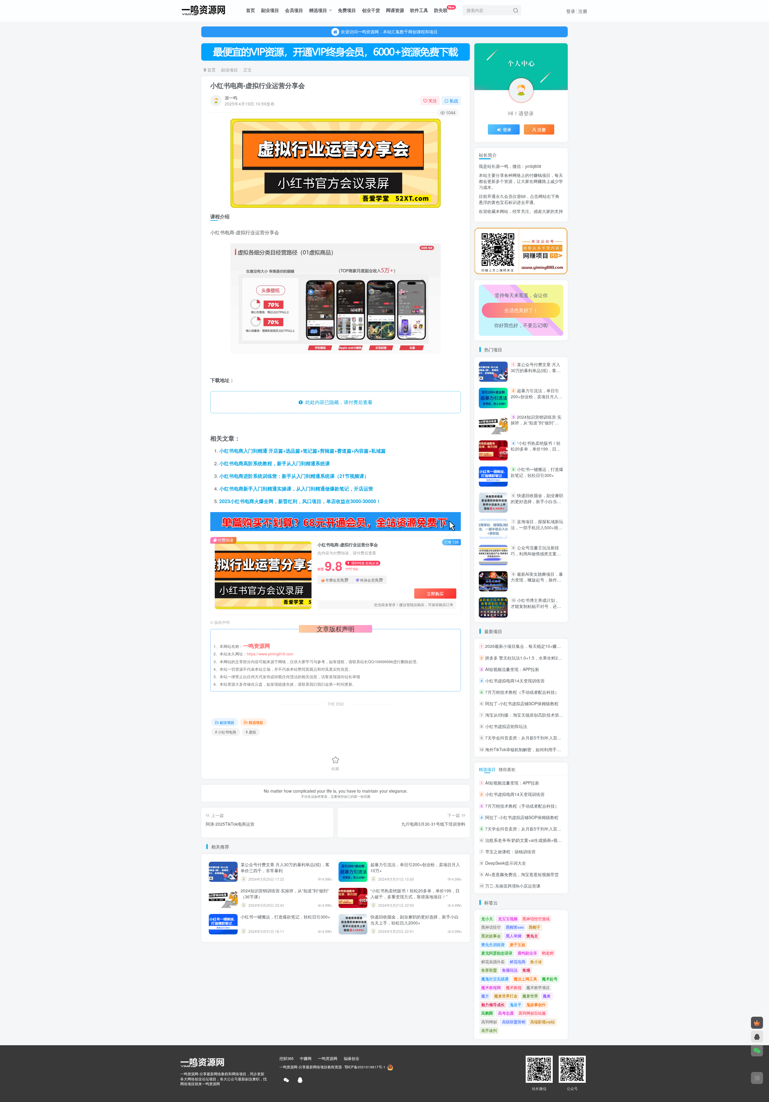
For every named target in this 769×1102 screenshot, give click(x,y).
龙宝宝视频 (508, 918)
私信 (454, 101)
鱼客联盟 (489, 970)
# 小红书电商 (225, 731)
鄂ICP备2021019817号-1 (365, 1066)
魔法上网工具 (525, 979)
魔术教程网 (491, 987)
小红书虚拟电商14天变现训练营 (515, 681)
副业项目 (270, 10)
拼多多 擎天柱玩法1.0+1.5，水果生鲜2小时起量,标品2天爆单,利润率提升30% (557, 658)
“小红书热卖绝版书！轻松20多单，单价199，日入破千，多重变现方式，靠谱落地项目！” (415, 894)
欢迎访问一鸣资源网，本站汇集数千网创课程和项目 (389, 32)
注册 (582, 11)
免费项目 (347, 10)
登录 (570, 11)
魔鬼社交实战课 (495, 979)
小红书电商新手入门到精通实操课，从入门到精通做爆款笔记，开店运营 (296, 488)
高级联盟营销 (513, 1022)
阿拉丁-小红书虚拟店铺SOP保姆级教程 (521, 703)
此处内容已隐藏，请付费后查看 (337, 402)
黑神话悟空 (491, 927)
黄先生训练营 (493, 944)
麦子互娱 (517, 944)
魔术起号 (550, 979)
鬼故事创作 (536, 1004)
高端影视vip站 (542, 1022)
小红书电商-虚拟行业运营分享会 (257, 85)
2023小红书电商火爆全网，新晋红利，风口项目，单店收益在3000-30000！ (300, 501)
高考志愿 (506, 1013)
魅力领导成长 (493, 1004)
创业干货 (371, 10)
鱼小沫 (536, 961)
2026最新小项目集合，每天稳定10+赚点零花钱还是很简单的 (542, 646)
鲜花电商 (517, 961)
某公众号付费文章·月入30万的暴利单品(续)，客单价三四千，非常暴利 (285, 867)
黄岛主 (532, 936)
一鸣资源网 (327, 1058)
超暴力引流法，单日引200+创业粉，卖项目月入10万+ (415, 867)
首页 (250, 10)
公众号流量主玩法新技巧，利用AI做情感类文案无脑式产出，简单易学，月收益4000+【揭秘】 (536, 557)
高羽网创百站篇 (532, 1013)
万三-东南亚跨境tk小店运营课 (512, 886)
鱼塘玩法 (510, 970)
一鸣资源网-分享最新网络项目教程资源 (310, 1066)
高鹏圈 (487, 1013)
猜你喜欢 (507, 769)
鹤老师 (548, 953)
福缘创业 (351, 1058)
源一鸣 (231, 98)
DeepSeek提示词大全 (505, 863)
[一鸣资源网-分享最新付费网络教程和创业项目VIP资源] (203, 9)
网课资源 (395, 10)
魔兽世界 (530, 996)
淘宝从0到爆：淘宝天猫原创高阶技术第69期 (526, 715)
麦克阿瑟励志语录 (496, 953)
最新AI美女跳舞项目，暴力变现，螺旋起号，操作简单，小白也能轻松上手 (537, 580)
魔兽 (547, 996)
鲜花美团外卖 (493, 961)
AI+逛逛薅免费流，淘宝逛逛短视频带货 (522, 874)
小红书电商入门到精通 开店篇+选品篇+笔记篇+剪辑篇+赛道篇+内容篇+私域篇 (302, 450)
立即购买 (435, 593)
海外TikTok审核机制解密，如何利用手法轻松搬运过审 (535, 749)
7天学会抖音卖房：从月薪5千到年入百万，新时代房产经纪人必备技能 (550, 738)
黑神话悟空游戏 (536, 918)
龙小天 (487, 918)
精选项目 (318, 10)
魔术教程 (513, 987)
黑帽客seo (515, 927)
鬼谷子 (515, 1004)
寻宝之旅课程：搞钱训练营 (510, 852)
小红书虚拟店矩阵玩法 (506, 726)
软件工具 (419, 10)
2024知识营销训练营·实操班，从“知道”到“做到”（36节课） (285, 894)
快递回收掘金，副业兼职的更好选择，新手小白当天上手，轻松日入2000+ (414, 920)
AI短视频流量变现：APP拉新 (512, 669)
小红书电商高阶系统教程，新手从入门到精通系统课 (274, 463)
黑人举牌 (513, 936)
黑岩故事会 (491, 936)
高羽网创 (489, 1022)
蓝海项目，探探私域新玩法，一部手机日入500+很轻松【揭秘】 (537, 527)
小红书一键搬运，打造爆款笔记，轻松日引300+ (285, 917)
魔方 (485, 996)
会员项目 (294, 10)
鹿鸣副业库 (527, 953)
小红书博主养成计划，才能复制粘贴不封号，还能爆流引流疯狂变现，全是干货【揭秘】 (536, 609)
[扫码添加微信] (757, 1050)
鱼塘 (526, 970)
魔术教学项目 (538, 987)
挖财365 (286, 1058)
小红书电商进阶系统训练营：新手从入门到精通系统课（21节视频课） (294, 475)
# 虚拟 (251, 731)
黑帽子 (534, 927)
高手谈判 (489, 1030)
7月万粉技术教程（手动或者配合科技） (522, 692)
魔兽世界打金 (506, 996)
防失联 (444, 9)
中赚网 (306, 1058)
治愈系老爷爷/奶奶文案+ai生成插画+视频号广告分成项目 (538, 226)
